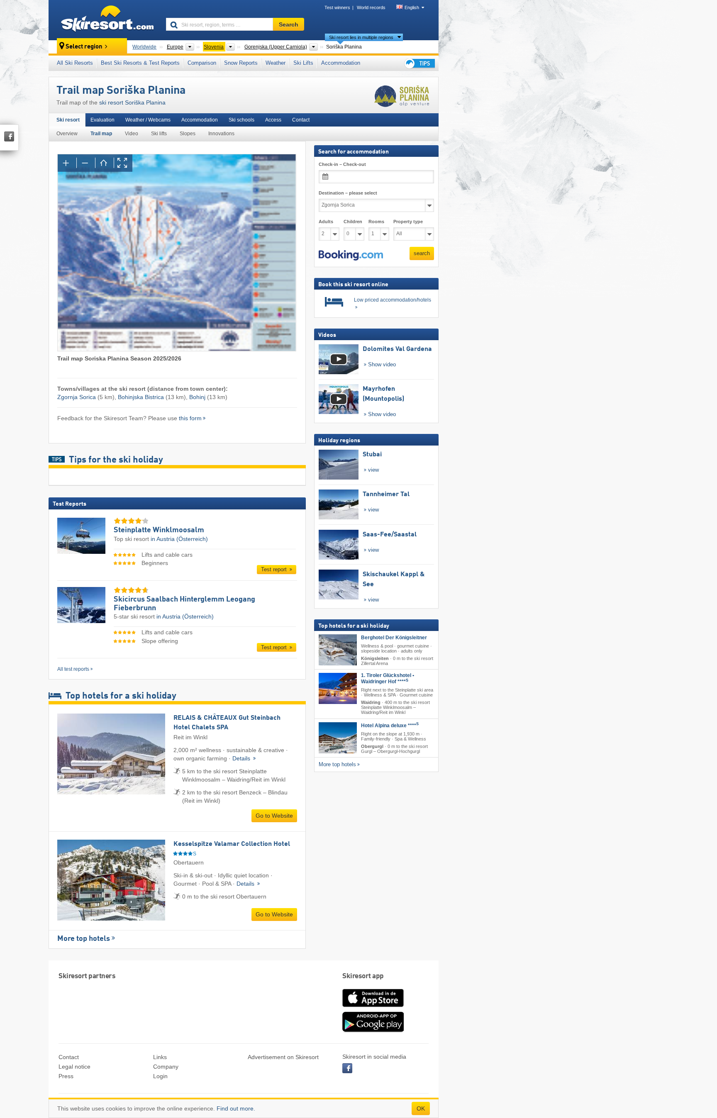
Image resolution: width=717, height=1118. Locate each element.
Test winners (337, 7)
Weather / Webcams (148, 120)
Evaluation (102, 120)
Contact (301, 120)
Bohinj (197, 397)
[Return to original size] (104, 163)
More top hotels (83, 939)
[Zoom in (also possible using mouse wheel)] (67, 163)
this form (190, 418)
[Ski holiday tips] (419, 63)
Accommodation (340, 63)
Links (160, 1057)
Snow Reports (241, 63)
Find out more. (236, 1108)
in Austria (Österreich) (179, 539)
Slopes (187, 133)
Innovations (221, 133)
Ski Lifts (303, 63)
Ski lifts (159, 133)
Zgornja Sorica (76, 397)
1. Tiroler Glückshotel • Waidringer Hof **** (387, 678)
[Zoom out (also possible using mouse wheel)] (85, 163)
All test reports (73, 669)
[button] (351, 255)
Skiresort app (363, 976)
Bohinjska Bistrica (141, 397)
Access (273, 120)
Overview (67, 133)
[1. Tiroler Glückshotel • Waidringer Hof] (338, 688)
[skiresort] (103, 20)
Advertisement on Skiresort (283, 1057)
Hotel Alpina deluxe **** (390, 725)
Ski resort (68, 120)
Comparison (202, 63)
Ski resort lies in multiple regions (361, 37)
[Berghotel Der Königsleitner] (338, 649)
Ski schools (241, 120)
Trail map (101, 133)
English (412, 7)
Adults (326, 221)
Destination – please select (348, 192)
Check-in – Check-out (342, 164)
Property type (408, 221)
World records (371, 7)
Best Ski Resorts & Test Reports (140, 63)
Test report (274, 569)
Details (242, 758)
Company (165, 1066)
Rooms (376, 221)
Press (66, 1076)
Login (160, 1076)
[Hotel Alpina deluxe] (338, 737)
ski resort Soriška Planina (132, 102)
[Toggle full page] (123, 163)
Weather (275, 63)
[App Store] (373, 1007)
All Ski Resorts (75, 63)
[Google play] (373, 1030)
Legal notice (74, 1066)
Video (131, 133)
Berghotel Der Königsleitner (394, 638)
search (422, 253)
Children (353, 221)
